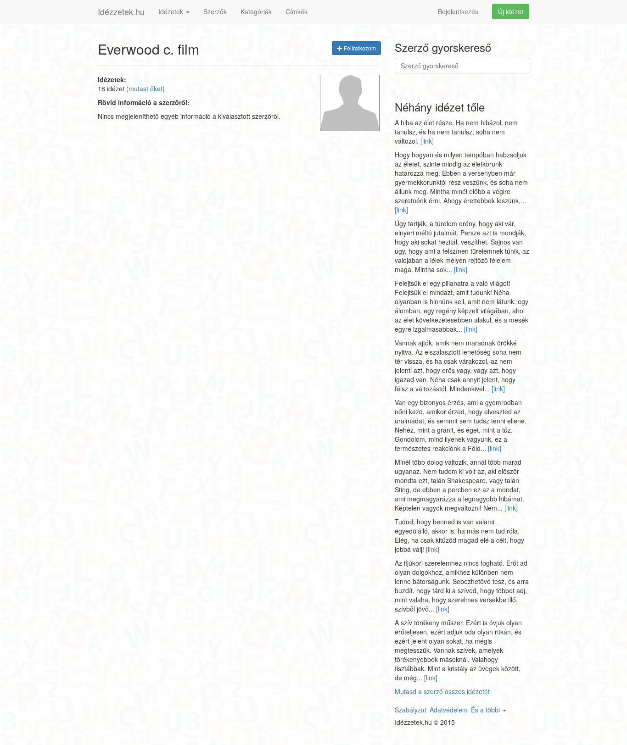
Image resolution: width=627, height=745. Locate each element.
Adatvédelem (449, 709)
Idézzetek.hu (121, 11)
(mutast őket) (145, 88)
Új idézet (510, 11)
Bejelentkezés (458, 11)
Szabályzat (410, 709)
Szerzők (215, 11)
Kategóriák (256, 11)
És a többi (486, 709)
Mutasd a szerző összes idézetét (442, 691)
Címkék (297, 11)
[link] (427, 140)
